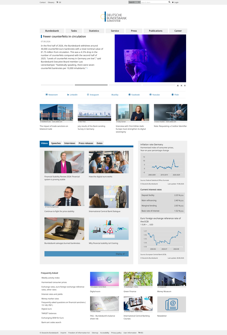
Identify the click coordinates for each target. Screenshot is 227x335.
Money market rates (50, 298)
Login (176, 2)
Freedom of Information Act (79, 333)
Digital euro (46, 309)
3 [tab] (125, 85)
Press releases (86, 143)
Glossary (51, 2)
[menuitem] (52, 30)
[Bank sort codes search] (169, 2)
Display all (120, 254)
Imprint (63, 333)
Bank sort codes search (51, 322)
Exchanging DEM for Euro (52, 318)
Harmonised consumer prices (54, 282)
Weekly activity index (50, 277)
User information (130, 333)
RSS (141, 333)
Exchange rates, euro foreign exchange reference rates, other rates (62, 288)
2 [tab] (91, 85)
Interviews (69, 143)
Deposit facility (148, 195)
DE (60, 2)
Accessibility (104, 333)
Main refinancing (149, 200)
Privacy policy (116, 333)
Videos (44, 143)
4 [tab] (159, 85)
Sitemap (95, 333)
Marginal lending (149, 205)
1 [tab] (57, 85)
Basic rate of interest (150, 211)
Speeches (56, 143)
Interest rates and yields (52, 294)
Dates (100, 143)
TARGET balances (48, 313)
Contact (43, 2)
